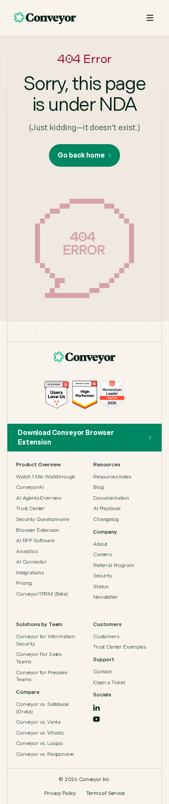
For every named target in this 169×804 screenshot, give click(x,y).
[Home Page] (84, 358)
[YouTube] (96, 719)
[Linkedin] (96, 708)
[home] (45, 18)
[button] (150, 18)
